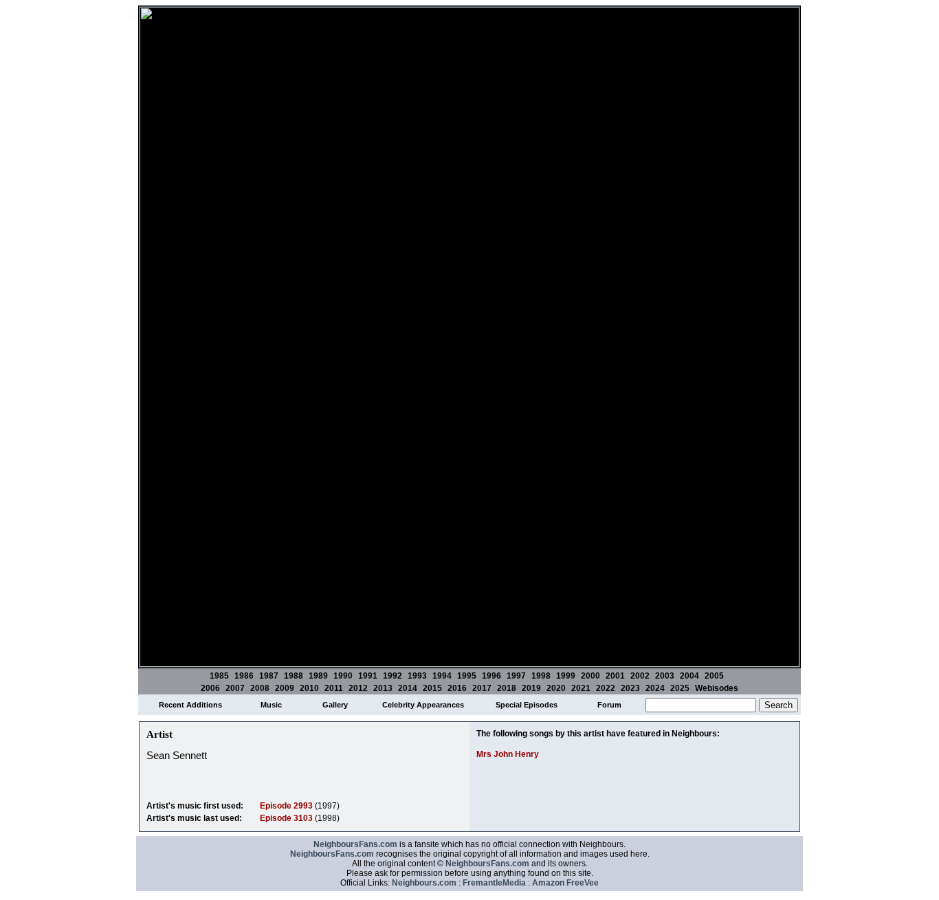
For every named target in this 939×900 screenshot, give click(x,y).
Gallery (335, 705)
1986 (244, 676)
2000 (590, 676)
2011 (333, 688)
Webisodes (716, 688)
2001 (615, 676)
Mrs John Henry (507, 754)
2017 (481, 688)
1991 (367, 676)
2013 (383, 688)
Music (271, 705)
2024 (655, 688)
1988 (293, 676)
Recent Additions (190, 705)
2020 (556, 688)
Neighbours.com (424, 883)
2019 (531, 688)
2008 (259, 688)
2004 (689, 676)
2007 (235, 688)
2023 (630, 688)
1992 (392, 676)
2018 (506, 688)
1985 (219, 676)
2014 (407, 688)
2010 (309, 688)
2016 (457, 688)
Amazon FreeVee (565, 883)
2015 (432, 688)
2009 (284, 688)
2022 (605, 688)
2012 (358, 688)
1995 (466, 676)
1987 (268, 676)
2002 (640, 676)
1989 (318, 676)
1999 (565, 676)
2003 (664, 676)
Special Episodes (526, 705)
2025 (679, 688)
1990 (343, 676)
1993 (417, 676)
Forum (609, 705)
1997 (516, 676)
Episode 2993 (286, 806)
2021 (580, 688)
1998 (541, 676)
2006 (210, 688)
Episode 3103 (286, 818)
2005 (714, 676)
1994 (442, 676)
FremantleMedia (494, 883)
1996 (491, 676)
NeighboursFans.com (355, 844)
